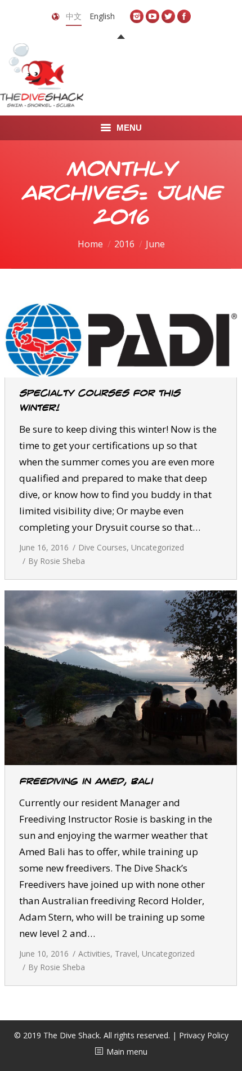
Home (90, 244)
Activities (94, 953)
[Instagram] (137, 16)
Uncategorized (157, 547)
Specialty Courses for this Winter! (99, 400)
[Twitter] (168, 16)
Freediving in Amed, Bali (86, 781)
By (56, 561)
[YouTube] (152, 16)
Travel (126, 953)
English (102, 16)
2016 (124, 244)
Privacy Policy (203, 1035)
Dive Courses (102, 547)
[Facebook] (184, 16)
